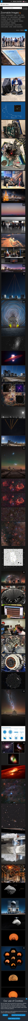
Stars (10, 26)
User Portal (19, 1)
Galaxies (9, 19)
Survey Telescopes (17, 26)
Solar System (18, 24)
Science (14, 1)
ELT (8, 17)
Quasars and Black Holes (7, 24)
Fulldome (3, 19)
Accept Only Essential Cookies (18, 1015)
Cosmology (4, 17)
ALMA (15, 15)
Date (26, 30)
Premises (13, 23)
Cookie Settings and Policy (14, 1018)
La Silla (11, 21)
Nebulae (16, 21)
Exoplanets (22, 17)
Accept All (5, 1015)
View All (3, 15)
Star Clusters (4, 26)
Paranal (21, 21)
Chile (22, 15)
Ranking (22, 30)
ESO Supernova (14, 17)
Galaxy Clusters (16, 19)
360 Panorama (9, 15)
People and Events (5, 23)
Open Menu (5, 4)
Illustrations (4, 21)
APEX (19, 15)
